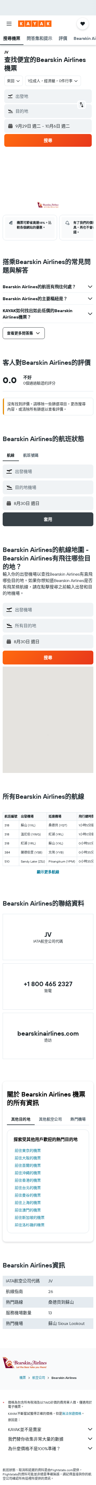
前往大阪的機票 (28, 1158)
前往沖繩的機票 (28, 1172)
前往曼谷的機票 (28, 1195)
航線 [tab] (11, 455)
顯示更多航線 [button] (48, 871)
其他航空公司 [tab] (50, 1119)
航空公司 (38, 1378)
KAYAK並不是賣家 (24, 1429)
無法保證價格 (71, 1414)
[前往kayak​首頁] (34, 23)
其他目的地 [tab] (20, 1119)
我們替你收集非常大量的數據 (35, 1439)
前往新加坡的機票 (30, 1217)
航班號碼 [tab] (31, 455)
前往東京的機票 (28, 1150)
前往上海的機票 (28, 1202)
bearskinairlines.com (48, 1033)
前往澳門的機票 (28, 1210)
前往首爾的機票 (28, 1165)
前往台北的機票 (28, 1187)
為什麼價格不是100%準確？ (34, 1448)
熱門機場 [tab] (78, 1119)
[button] (9, 24)
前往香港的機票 (28, 1180)
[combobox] (53, 471)
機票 (22, 1378)
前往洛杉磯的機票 (30, 1225)
